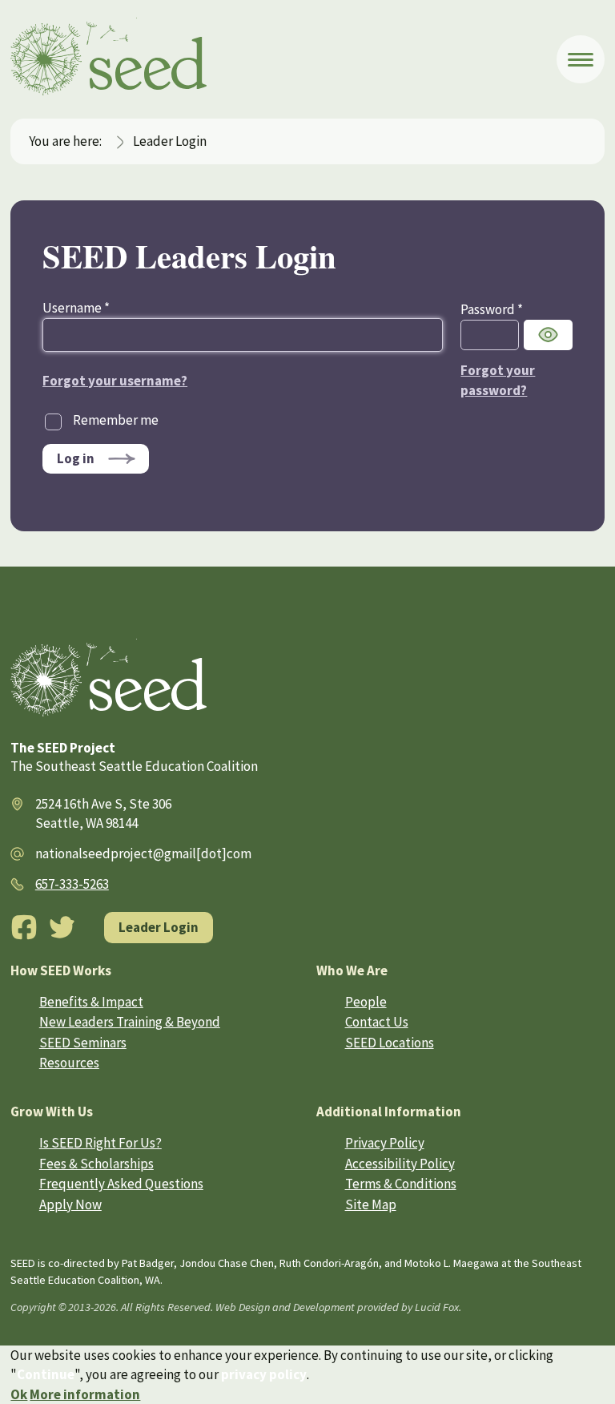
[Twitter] (62, 927)
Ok (18, 1394)
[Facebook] (24, 927)
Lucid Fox (437, 1307)
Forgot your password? (497, 380)
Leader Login (159, 927)
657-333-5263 (72, 884)
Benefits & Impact (91, 1002)
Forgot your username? (114, 380)
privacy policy (264, 1374)
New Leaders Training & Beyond (129, 1022)
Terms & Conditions (400, 1183)
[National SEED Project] (283, 59)
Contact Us (376, 1022)
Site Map (370, 1204)
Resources (69, 1062)
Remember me (116, 420)
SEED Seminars (83, 1042)
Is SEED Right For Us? (100, 1143)
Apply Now (70, 1204)
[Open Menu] (581, 59)
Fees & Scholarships (96, 1163)
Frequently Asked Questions (121, 1183)
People (366, 1002)
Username (76, 308)
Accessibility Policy (400, 1163)
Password (491, 309)
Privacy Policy (384, 1143)
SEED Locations (389, 1042)
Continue (45, 1374)
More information (85, 1394)
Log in (75, 458)
